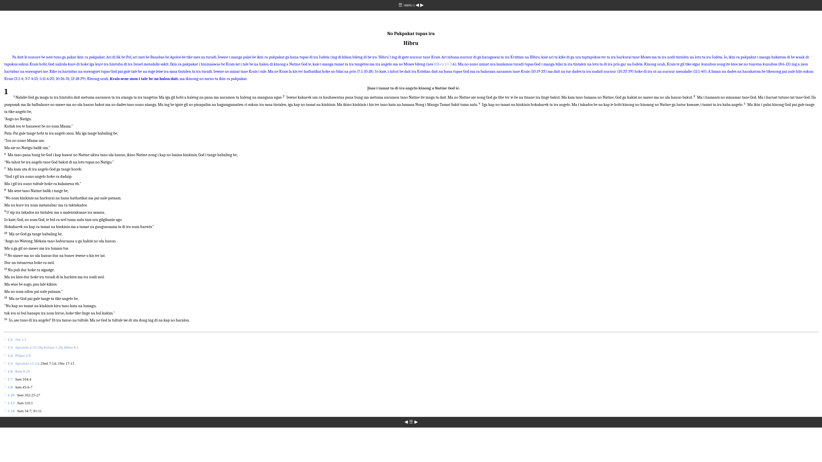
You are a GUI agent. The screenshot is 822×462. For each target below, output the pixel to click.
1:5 (10, 363)
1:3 (10, 347)
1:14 (11, 411)
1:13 (11, 403)
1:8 (10, 387)
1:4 (10, 356)
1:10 (11, 395)
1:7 (10, 379)
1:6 (10, 371)
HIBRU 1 (409, 5)
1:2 (10, 340)
